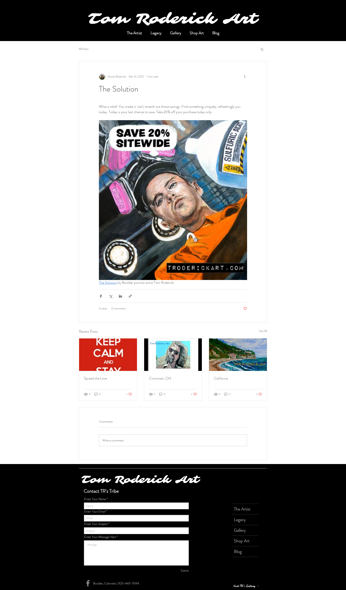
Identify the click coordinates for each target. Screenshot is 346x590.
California (221, 378)
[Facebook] (88, 583)
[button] (262, 49)
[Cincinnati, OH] (173, 354)
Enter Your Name (95, 499)
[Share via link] (130, 296)
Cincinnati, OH (160, 378)
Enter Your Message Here (100, 537)
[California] (238, 354)
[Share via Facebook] (101, 296)
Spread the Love (95, 378)
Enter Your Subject (96, 524)
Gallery (240, 530)
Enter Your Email (94, 511)
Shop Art (241, 541)
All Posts (84, 49)
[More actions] (244, 76)
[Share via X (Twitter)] (111, 296)
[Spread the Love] (108, 354)
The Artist (242, 509)
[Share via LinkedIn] (120, 296)
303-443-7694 (128, 583)
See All (263, 331)
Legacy (240, 520)
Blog (238, 551)
